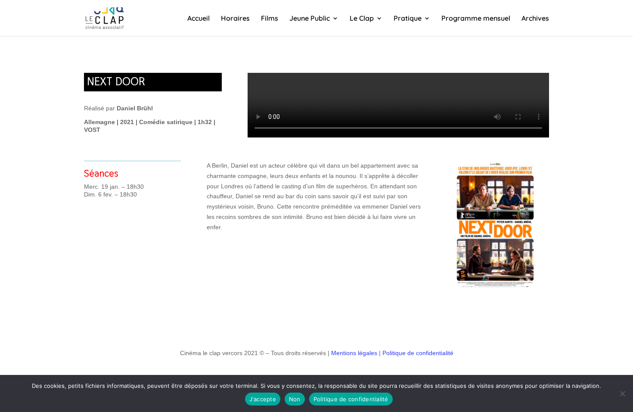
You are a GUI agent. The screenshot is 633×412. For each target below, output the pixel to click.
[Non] (622, 393)
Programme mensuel (475, 18)
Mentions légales (354, 353)
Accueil (198, 18)
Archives (535, 18)
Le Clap (362, 18)
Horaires (235, 18)
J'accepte (262, 399)
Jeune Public (309, 18)
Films (269, 18)
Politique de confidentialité (417, 353)
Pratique (408, 18)
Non (295, 399)
